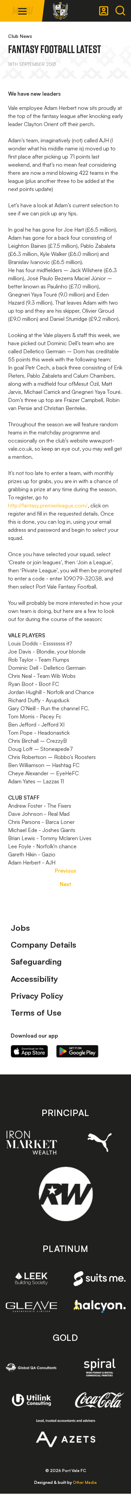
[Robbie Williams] (66, 1194)
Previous (65, 870)
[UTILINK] (31, 1400)
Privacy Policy (37, 996)
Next (65, 884)
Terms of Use (36, 1012)
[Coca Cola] (100, 1400)
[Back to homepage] (60, 11)
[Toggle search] (120, 11)
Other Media (85, 1482)
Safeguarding (36, 961)
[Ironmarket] (31, 1142)
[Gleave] (31, 1306)
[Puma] (100, 1142)
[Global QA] (31, 1367)
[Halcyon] (100, 1306)
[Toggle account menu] (104, 11)
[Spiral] (100, 1367)
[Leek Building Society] (31, 1278)
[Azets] (66, 1433)
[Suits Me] (100, 1278)
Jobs (20, 928)
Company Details (43, 945)
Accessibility (34, 979)
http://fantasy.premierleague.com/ (48, 505)
